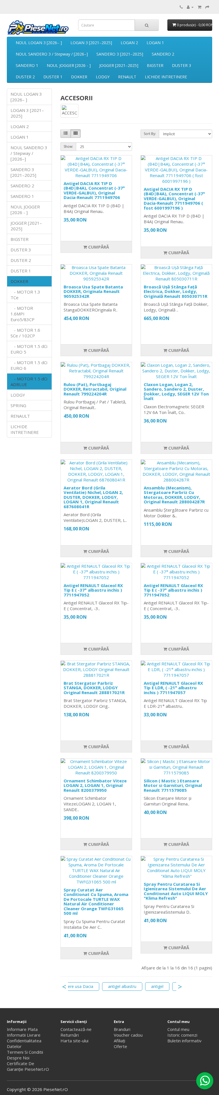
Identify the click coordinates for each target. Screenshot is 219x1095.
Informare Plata (22, 1029)
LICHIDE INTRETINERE (166, 76)
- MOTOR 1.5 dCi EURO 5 (29, 349)
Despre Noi (18, 1058)
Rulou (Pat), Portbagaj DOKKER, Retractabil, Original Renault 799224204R (95, 389)
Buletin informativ (184, 1040)
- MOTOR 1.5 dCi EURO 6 (29, 365)
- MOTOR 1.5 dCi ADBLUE (29, 381)
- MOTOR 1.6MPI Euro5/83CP (23, 313)
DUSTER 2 (25, 76)
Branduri (122, 1029)
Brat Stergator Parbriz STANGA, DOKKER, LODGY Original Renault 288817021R (94, 687)
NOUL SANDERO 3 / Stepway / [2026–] (52, 54)
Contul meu (178, 1029)
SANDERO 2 (163, 54)
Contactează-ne (76, 1029)
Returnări (69, 1035)
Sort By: (150, 133)
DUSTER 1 (52, 76)
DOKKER (79, 76)
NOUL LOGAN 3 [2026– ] (39, 42)
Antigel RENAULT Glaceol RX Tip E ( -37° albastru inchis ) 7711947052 (93, 590)
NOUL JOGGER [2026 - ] (69, 65)
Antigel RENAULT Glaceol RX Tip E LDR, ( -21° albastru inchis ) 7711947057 (173, 687)
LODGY (103, 76)
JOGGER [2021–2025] (118, 65)
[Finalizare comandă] (207, 7)
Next (180, 986)
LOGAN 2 (129, 42)
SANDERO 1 (27, 65)
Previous (64, 986)
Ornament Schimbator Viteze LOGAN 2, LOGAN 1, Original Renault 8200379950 (95, 785)
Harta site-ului (74, 1040)
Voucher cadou (128, 1035)
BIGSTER (155, 65)
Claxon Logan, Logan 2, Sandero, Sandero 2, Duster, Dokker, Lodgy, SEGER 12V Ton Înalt (176, 391)
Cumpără (98, 247)
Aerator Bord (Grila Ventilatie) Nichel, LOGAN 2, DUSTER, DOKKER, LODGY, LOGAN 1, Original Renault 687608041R (93, 497)
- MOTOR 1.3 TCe (25, 294)
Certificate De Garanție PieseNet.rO (28, 1066)
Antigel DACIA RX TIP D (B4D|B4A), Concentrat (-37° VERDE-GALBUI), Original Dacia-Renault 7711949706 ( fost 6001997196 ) (174, 198)
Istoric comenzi (182, 1035)
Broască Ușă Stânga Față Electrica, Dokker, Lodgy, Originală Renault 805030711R (175, 291)
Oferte (120, 1046)
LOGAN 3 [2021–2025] (91, 42)
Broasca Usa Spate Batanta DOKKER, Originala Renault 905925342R (93, 291)
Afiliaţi (119, 1040)
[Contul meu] (190, 7)
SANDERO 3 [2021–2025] (119, 54)
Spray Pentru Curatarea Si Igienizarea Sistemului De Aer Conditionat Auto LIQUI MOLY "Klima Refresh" (176, 891)
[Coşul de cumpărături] (199, 7)
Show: (68, 146)
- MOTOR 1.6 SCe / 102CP (25, 333)
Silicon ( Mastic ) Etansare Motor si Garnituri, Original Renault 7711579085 (173, 785)
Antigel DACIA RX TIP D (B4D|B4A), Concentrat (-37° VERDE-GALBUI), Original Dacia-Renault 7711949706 (94, 190)
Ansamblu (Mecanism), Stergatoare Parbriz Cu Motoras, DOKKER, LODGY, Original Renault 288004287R (174, 495)
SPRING (18, 405)
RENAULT (127, 76)
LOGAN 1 (155, 42)
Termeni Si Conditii (25, 1052)
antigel (157, 986)
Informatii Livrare (23, 1035)
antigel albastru (122, 986)
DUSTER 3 (181, 65)
